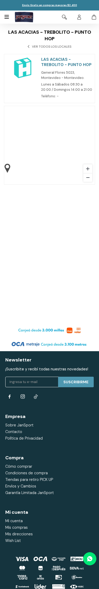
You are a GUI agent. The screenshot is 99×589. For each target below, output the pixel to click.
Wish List (13, 540)
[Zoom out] (87, 177)
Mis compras (16, 527)
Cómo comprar (18, 466)
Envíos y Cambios (20, 486)
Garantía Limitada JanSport (29, 492)
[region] (49, 145)
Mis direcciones (19, 534)
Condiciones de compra (26, 473)
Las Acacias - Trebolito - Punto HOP (66, 62)
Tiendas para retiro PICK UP (29, 479)
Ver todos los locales (51, 47)
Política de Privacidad (24, 438)
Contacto (13, 431)
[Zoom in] (87, 168)
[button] (64, 17)
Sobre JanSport (19, 425)
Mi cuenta (14, 520)
